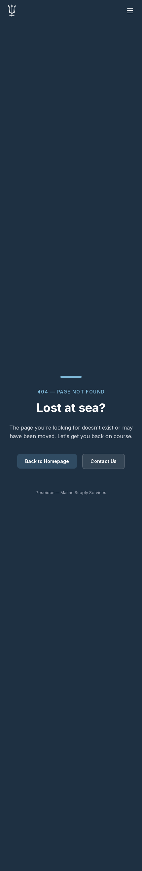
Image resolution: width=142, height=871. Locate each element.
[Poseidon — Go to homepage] (11, 10)
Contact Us (103, 461)
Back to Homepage (47, 461)
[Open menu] (130, 10)
